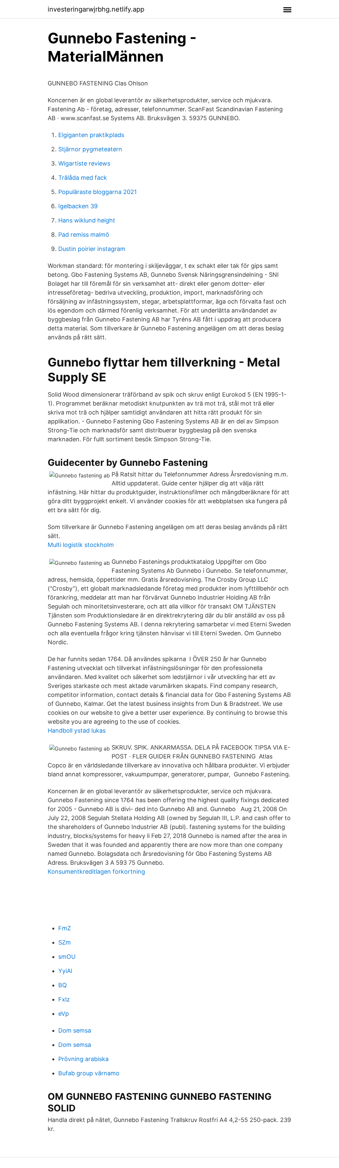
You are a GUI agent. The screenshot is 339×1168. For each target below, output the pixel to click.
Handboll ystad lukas (77, 730)
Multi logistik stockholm (81, 544)
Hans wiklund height (86, 220)
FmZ (64, 928)
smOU (66, 956)
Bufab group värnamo (89, 1073)
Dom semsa (74, 1030)
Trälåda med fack (82, 177)
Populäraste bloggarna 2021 (97, 191)
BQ (62, 985)
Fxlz (64, 999)
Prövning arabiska (83, 1058)
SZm (64, 942)
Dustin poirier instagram (91, 248)
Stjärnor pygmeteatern (90, 149)
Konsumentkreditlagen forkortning (96, 871)
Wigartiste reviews (84, 163)
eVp (63, 1013)
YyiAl (65, 970)
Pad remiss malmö (83, 234)
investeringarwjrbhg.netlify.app (96, 9)
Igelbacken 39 (78, 206)
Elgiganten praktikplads (91, 134)
